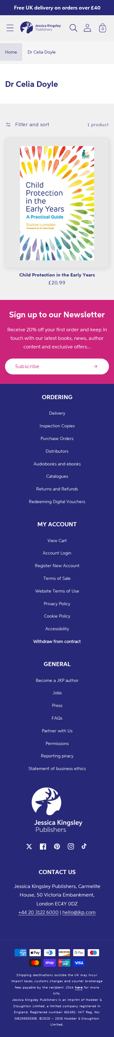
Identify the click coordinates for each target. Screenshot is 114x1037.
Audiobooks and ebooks (57, 463)
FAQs (57, 718)
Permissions (57, 743)
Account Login (57, 552)
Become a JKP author (57, 680)
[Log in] (87, 28)
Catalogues (57, 476)
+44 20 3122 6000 (38, 912)
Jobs (57, 692)
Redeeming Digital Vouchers (57, 501)
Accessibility (57, 628)
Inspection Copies (57, 425)
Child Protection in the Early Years (57, 274)
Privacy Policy (57, 603)
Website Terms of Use (57, 590)
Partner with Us (57, 730)
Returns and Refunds (57, 488)
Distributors (57, 451)
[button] (10, 28)
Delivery (57, 413)
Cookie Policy (57, 616)
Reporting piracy (57, 755)
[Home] (40, 28)
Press (57, 705)
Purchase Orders (57, 438)
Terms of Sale (57, 578)
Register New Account (57, 565)
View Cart (57, 540)
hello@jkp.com (79, 912)
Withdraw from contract (57, 641)
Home (11, 52)
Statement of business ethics (57, 768)
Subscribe (27, 366)
